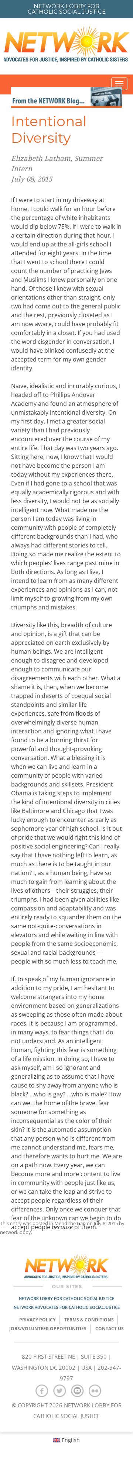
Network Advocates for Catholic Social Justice (67, 1307)
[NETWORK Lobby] (66, 46)
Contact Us (109, 1328)
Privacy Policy (37, 1320)
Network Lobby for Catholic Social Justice (66, 1298)
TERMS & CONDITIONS (89, 1320)
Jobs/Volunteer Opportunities (47, 1328)
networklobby (15, 1232)
